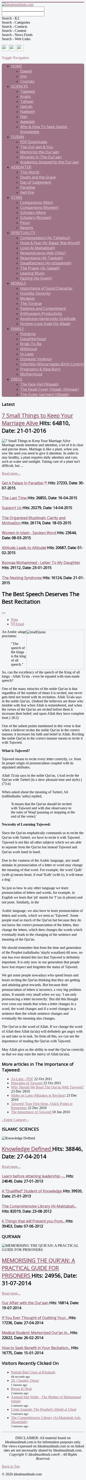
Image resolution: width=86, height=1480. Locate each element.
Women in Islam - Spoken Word (29, 532)
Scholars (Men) (33, 212)
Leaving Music (32, 273)
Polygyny (28, 333)
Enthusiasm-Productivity (41, 313)
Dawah (26, 71)
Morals (18, 283)
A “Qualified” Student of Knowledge (32, 1191)
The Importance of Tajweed (31, 1112)
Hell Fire (27, 192)
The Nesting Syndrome (22, 577)
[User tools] (4, 613)
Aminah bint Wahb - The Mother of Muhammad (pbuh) (46, 1399)
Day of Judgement (35, 182)
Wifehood (28, 348)
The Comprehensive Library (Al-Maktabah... (39, 1206)
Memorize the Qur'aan (39, 151)
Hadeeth (27, 111)
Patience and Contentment (43, 308)
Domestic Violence (36, 359)
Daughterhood (33, 338)
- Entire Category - (15, 1120)
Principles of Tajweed (26, 1083)
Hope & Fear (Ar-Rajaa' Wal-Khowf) (50, 242)
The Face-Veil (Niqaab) (39, 384)
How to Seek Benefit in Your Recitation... (36, 1347)
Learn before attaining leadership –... (34, 1176)
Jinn (23, 76)
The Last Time (15, 497)
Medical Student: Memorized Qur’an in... (36, 1332)
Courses (27, 81)
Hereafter (21, 167)
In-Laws (27, 353)
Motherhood (31, 374)
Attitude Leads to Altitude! (24, 547)
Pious (25, 222)
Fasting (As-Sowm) (36, 278)
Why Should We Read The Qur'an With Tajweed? (47, 1087)
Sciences (19, 86)
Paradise (27, 187)
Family (17, 328)
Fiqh (23, 116)
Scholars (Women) (35, 217)
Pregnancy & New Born (40, 369)
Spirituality (23, 232)
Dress (16, 379)
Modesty (27, 298)
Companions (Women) (39, 207)
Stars (16, 197)
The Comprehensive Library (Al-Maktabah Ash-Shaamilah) (46, 1420)
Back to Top (11, 1466)
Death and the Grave (38, 177)
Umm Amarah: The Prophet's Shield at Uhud (43, 1409)
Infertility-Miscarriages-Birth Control (52, 364)
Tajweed (27, 91)
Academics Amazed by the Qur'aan (49, 162)
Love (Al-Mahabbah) (37, 247)
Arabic (25, 96)
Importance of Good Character (46, 288)
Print (14, 620)
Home (16, 66)
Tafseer (27, 101)
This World (29, 172)
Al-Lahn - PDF (22, 1079)
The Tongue (31, 303)
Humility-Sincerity (35, 293)
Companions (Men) (36, 202)
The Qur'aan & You (36, 146)
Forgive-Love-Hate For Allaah (45, 323)
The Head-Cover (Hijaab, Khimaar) (49, 389)
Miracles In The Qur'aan (41, 157)
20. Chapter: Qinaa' (25, 1380)
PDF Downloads (33, 141)
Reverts (26, 227)
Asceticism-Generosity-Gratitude (48, 318)
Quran (17, 136)
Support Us (12, 507)
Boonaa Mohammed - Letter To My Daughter (41, 562)
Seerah (26, 106)
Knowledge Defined (27, 1148)
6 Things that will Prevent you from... (34, 1221)
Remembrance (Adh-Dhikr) (43, 252)
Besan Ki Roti (21, 1389)
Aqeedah (27, 121)
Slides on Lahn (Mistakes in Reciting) (38, 1095)
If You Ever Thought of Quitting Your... (35, 1317)
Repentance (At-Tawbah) (41, 258)
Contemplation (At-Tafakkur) (45, 237)
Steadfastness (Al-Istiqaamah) (45, 263)
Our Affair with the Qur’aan (25, 1302)
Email (19, 624)
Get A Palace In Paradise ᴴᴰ (25, 482)
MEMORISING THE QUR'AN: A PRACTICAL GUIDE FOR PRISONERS (38, 1267)
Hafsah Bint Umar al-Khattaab (33, 1372)
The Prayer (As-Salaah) (40, 268)
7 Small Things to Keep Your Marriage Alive (37, 419)
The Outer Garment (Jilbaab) (44, 394)
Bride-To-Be (31, 343)
